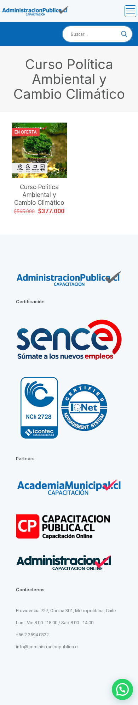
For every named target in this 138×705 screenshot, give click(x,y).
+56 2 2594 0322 (32, 634)
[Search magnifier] (124, 34)
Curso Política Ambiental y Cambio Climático (39, 195)
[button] (122, 689)
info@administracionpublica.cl (47, 646)
